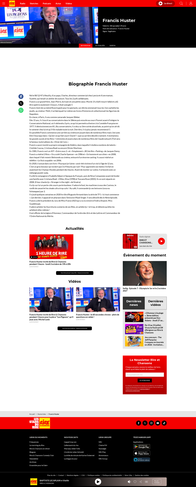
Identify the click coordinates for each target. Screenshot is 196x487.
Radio (22, 3)
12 (114, 26)
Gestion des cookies (142, 475)
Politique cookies (94, 475)
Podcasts (47, 3)
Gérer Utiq (128, 475)
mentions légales (144, 389)
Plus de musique (156, 481)
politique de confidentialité (133, 390)
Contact (61, 475)
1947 (117, 26)
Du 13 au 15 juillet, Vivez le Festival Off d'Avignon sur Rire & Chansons (154, 329)
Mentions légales (73, 475)
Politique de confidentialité (112, 475)
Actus (58, 3)
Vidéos (69, 3)
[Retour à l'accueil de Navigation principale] (12, 3)
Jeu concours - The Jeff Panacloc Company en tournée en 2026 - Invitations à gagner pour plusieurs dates (154, 343)
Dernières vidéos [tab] (155, 303)
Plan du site (51, 475)
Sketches (34, 3)
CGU (83, 475)
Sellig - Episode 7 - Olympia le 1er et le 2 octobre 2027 (144, 289)
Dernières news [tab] (133, 303)
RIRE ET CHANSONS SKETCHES (145, 241)
